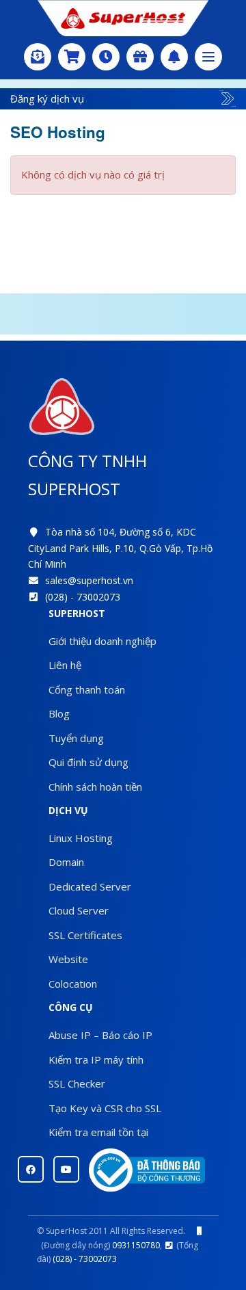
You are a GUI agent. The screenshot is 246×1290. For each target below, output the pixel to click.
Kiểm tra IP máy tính (96, 1059)
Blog (59, 713)
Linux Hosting (81, 838)
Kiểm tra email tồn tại (98, 1132)
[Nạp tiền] (37, 56)
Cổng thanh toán (87, 689)
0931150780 (136, 1245)
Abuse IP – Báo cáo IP (100, 1035)
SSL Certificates (85, 935)
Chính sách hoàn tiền (95, 786)
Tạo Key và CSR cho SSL (105, 1108)
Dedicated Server (90, 886)
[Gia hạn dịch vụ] (106, 56)
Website (68, 959)
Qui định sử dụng (88, 762)
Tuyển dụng (76, 738)
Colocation (73, 983)
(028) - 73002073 (82, 596)
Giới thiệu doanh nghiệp (102, 641)
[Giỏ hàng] (71, 56)
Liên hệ (65, 665)
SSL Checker (77, 1083)
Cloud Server (79, 910)
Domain (66, 862)
